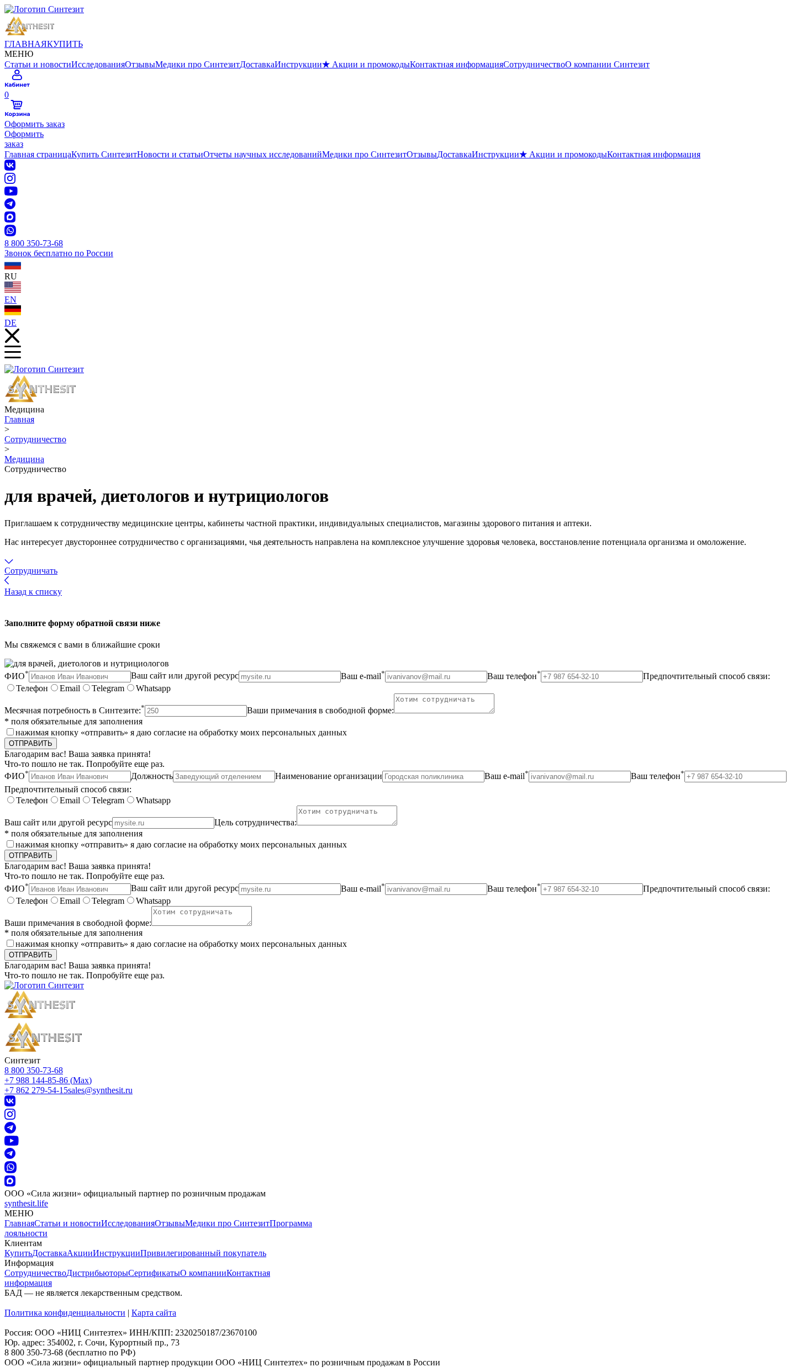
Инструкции (298, 64)
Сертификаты (154, 1273)
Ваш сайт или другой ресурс (185, 676)
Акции (80, 1253)
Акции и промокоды (366, 64)
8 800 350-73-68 (33, 1070)
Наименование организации (328, 776)
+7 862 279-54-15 (36, 1090)
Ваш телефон (514, 676)
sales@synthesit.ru (100, 1090)
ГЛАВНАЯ (25, 44)
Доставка (257, 64)
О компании (203, 1273)
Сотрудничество (534, 64)
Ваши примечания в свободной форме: (320, 710)
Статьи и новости (37, 64)
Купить (18, 1253)
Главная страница (37, 154)
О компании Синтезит (607, 64)
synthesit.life (26, 1203)
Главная (19, 419)
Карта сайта (153, 1312)
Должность (152, 776)
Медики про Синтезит (197, 64)
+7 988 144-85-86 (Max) (48, 1080)
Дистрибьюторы (97, 1273)
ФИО (16, 676)
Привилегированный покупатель (203, 1253)
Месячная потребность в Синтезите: (74, 710)
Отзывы (140, 64)
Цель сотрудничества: (255, 822)
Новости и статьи (170, 154)
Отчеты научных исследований (262, 154)
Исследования (98, 64)
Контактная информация (456, 64)
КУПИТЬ (65, 44)
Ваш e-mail (363, 676)
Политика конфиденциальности (64, 1312)
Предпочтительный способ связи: (706, 676)
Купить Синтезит (104, 154)
